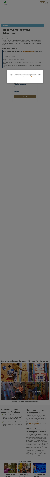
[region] (25, 76)
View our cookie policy (30, 76)
